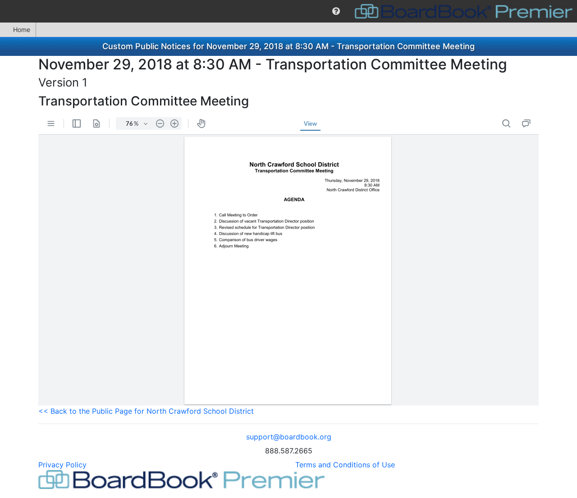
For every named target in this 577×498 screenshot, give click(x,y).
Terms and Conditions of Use (345, 464)
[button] (336, 11)
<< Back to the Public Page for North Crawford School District (146, 411)
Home (21, 29)
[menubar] (288, 11)
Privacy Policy (62, 464)
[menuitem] (336, 11)
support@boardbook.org (288, 436)
